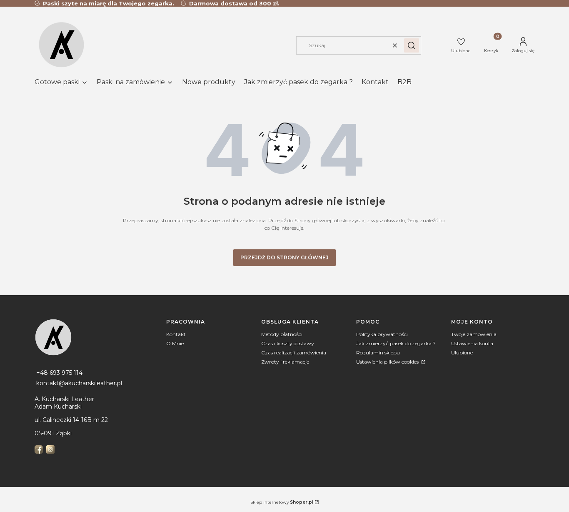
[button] (411, 45)
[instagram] (51, 449)
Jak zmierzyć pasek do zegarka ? (396, 343)
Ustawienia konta (472, 343)
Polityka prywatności (382, 334)
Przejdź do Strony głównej (284, 257)
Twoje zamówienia (474, 334)
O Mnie (175, 343)
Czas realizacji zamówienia (293, 352)
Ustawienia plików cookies (388, 362)
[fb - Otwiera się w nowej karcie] (40, 449)
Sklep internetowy (281, 502)
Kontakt (176, 334)
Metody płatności (281, 334)
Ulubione (462, 352)
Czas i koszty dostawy (287, 343)
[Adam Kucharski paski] (97, 337)
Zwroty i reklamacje (285, 362)
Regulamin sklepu (378, 352)
